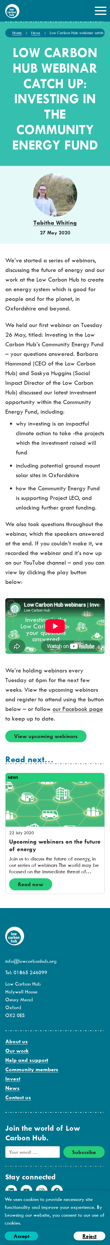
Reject (89, 1236)
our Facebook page (78, 708)
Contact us (18, 1097)
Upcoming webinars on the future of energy (55, 845)
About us (16, 1041)
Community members (31, 1069)
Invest (12, 1078)
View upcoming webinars (46, 736)
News (35, 32)
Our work (17, 1050)
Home (17, 32)
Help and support (26, 1060)
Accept (21, 1236)
